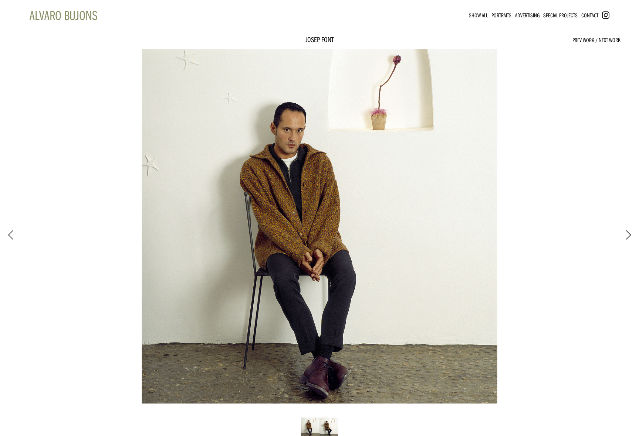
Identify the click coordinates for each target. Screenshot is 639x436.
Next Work (610, 40)
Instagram (613, 15)
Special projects (560, 15)
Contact (589, 15)
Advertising (527, 15)
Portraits (501, 15)
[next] (627, 235)
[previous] (12, 235)
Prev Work (583, 40)
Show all (478, 15)
